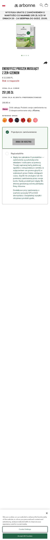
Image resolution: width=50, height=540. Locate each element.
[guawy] (35, 120)
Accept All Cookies (25, 536)
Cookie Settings (25, 529)
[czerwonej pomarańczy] (29, 120)
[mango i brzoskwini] (4, 120)
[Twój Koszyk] (46, 5)
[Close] (47, 513)
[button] (4, 5)
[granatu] (10, 120)
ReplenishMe (17, 153)
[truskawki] (23, 120)
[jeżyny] (16, 120)
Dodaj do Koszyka (23, 142)
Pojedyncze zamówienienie (24, 132)
